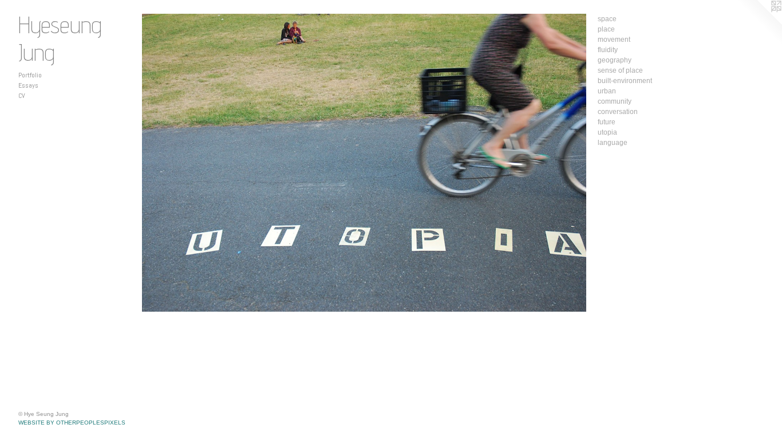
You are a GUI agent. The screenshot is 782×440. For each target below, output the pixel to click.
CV (21, 95)
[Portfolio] (364, 163)
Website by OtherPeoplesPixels (71, 422)
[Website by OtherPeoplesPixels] (759, 23)
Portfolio (30, 75)
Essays (28, 85)
